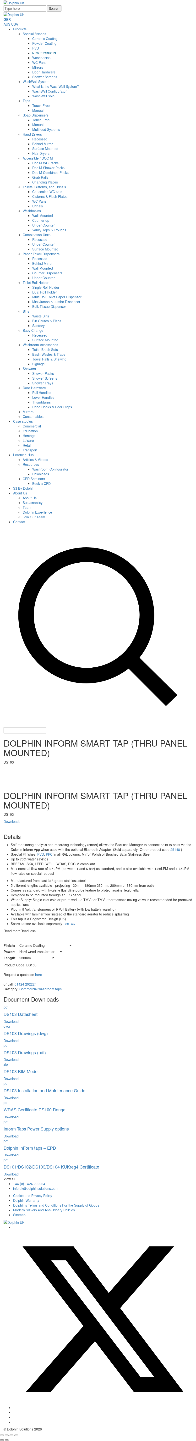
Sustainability (33, 502)
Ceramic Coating (45, 38)
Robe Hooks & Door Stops (52, 407)
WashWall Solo (43, 96)
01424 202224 (26, 984)
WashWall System (36, 81)
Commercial (32, 426)
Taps (26, 100)
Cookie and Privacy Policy (32, 1195)
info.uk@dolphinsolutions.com (35, 1188)
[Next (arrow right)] (7, 1440)
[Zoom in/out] (2, 1435)
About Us (20, 493)
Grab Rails (40, 177)
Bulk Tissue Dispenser (49, 306)
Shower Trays (42, 383)
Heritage (29, 435)
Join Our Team (34, 517)
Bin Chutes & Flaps (46, 320)
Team (27, 507)
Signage (38, 363)
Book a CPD (41, 483)
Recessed (39, 139)
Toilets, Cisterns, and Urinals (44, 186)
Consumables (33, 416)
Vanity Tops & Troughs (49, 229)
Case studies (23, 421)
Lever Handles (43, 397)
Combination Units (36, 234)
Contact (19, 521)
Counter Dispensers (47, 273)
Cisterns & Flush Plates (49, 196)
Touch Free (41, 105)
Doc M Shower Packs (48, 167)
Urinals (37, 206)
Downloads (40, 473)
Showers (29, 368)
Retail (27, 445)
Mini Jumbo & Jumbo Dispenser (56, 301)
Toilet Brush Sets (45, 349)
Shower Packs (43, 373)
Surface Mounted (45, 148)
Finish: (9, 945)
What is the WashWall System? (55, 86)
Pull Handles (41, 392)
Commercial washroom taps (40, 989)
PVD (35, 48)
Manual (38, 110)
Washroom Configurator (50, 469)
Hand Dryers (32, 134)
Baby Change (33, 330)
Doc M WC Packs (45, 163)
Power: (9, 951)
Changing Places (45, 182)
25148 (175, 849)
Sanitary (38, 325)
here (38, 974)
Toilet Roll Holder (36, 282)
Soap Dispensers (36, 115)
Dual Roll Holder (44, 292)
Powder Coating (44, 43)
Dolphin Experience (37, 512)
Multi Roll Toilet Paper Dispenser (57, 296)
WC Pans (39, 62)
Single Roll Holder (45, 287)
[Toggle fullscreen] (7, 1435)
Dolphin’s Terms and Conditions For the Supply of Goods (56, 1205)
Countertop (40, 220)
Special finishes (34, 33)
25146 (70, 923)
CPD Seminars (34, 478)
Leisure (28, 440)
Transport (30, 450)
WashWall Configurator (49, 91)
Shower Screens (44, 76)
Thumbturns (41, 402)
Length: (10, 957)
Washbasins (41, 57)
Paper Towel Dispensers (41, 253)
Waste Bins (40, 316)
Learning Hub (23, 454)
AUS (7, 24)
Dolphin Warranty (26, 1200)
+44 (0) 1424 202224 (29, 1183)
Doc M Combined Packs (50, 172)
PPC (49, 854)
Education (30, 430)
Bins (26, 311)
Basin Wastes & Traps (48, 354)
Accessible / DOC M (38, 158)
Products (20, 29)
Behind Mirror (42, 143)
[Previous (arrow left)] (2, 1440)
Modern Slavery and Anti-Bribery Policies (44, 1210)
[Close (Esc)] (16, 1435)
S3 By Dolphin (23, 488)
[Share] (11, 1435)
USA (14, 24)
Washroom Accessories (40, 344)
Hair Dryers (40, 153)
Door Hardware (43, 72)
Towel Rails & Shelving (49, 359)
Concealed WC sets (47, 191)
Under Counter (43, 225)
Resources (31, 464)
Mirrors (37, 67)
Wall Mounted (42, 215)
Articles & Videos (35, 459)
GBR (7, 19)
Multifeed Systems (46, 129)
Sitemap (19, 1214)
